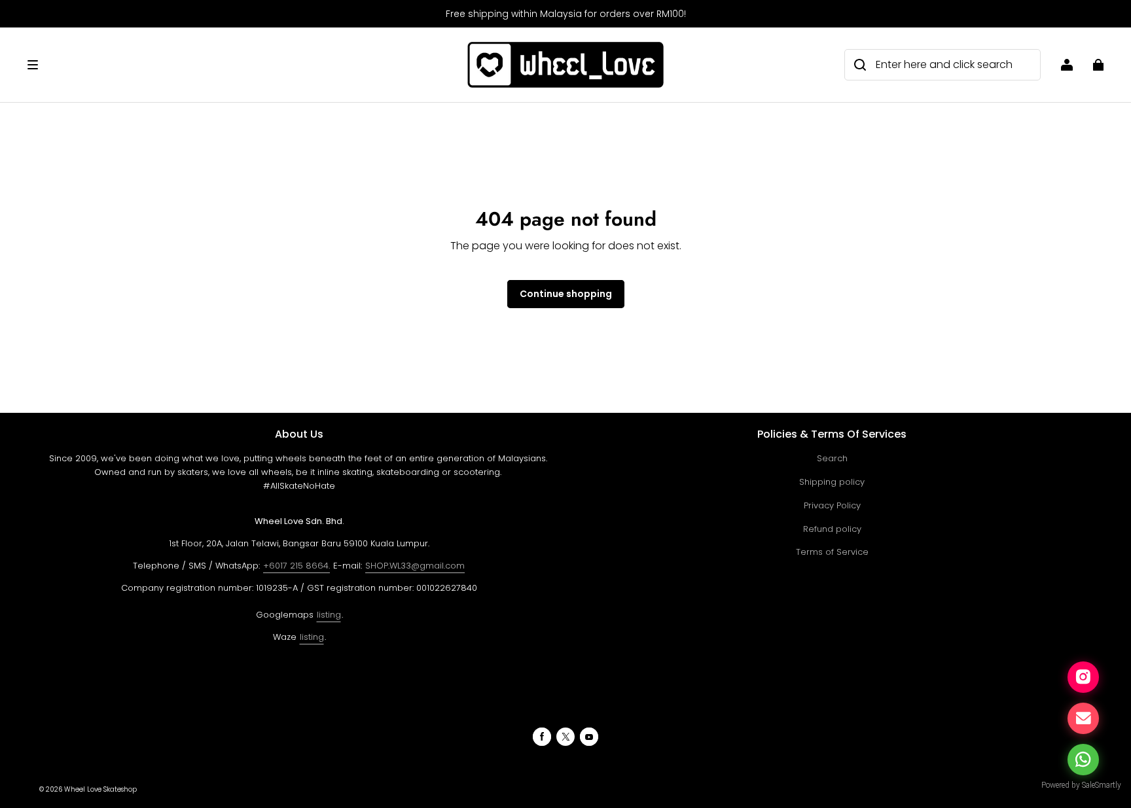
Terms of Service (832, 552)
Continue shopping (566, 293)
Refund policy (832, 529)
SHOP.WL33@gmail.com (415, 565)
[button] (241, 65)
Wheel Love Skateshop (100, 789)
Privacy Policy (832, 505)
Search (832, 458)
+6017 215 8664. (296, 565)
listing (329, 614)
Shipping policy (832, 482)
